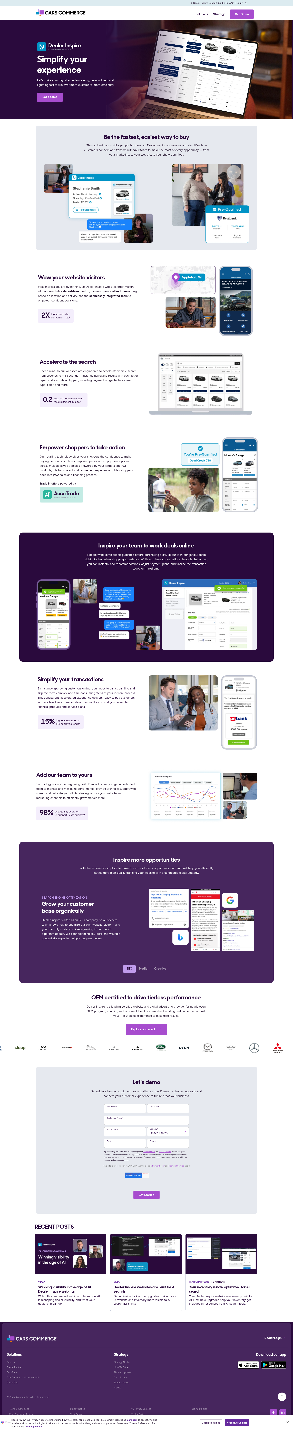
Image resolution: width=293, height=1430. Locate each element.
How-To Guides (122, 1367)
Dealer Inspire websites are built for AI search (144, 1289)
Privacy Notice (165, 1152)
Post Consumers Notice (21, 1414)
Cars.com (11, 1362)
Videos (117, 1387)
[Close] (287, 1422)
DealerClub (12, 1382)
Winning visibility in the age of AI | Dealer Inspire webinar (65, 1289)
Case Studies (120, 1377)
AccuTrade (12, 1372)
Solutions (202, 14)
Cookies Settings (211, 1422)
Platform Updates (122, 1372)
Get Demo (242, 14)
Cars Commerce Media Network (23, 1377)
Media (143, 968)
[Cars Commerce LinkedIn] (282, 1412)
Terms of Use (149, 1152)
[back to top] (282, 1396)
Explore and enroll (143, 1029)
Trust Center (76, 1414)
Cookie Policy (138, 1414)
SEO (129, 968)
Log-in (240, 3)
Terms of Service (176, 1165)
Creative (160, 968)
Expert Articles (121, 1382)
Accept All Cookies (237, 1422)
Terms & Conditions (19, 1408)
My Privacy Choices (141, 1408)
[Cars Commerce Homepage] (32, 1339)
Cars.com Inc (22, 1396)
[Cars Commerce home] (61, 12)
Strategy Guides (122, 1362)
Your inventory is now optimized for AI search (219, 1289)
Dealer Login (273, 1338)
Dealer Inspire (14, 1367)
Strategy (219, 14)
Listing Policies (199, 1408)
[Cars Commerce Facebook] (273, 1412)
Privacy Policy (158, 1165)
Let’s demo (50, 97)
